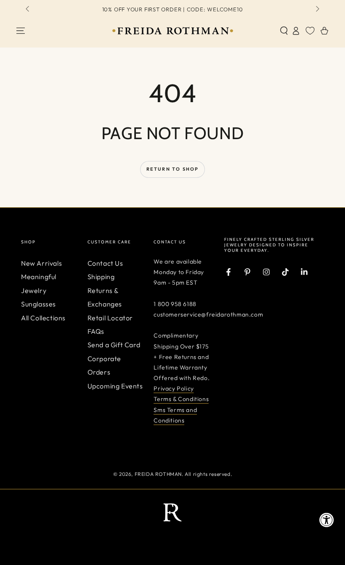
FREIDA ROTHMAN (158, 474)
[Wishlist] (310, 30)
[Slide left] (28, 9)
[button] (284, 30)
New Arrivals (41, 263)
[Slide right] (317, 9)
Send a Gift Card (114, 345)
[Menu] (21, 30)
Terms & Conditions (181, 399)
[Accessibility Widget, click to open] (326, 519)
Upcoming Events (115, 386)
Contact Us (105, 263)
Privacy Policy (174, 388)
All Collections (43, 318)
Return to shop (172, 169)
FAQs (96, 331)
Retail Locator (110, 318)
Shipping (101, 276)
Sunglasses (38, 304)
